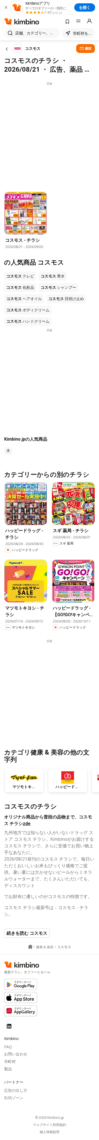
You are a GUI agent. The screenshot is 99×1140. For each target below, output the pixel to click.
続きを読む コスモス (27, 933)
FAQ (8, 1046)
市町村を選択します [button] (83, 33)
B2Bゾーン (13, 1097)
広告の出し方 (15, 1090)
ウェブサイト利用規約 (49, 1125)
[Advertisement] (49, 135)
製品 (8, 1068)
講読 (88, 48)
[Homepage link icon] (30, 947)
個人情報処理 (49, 1132)
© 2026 (49, 1117)
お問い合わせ (15, 1054)
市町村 (10, 1061)
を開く (84, 7)
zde (27, 823)
